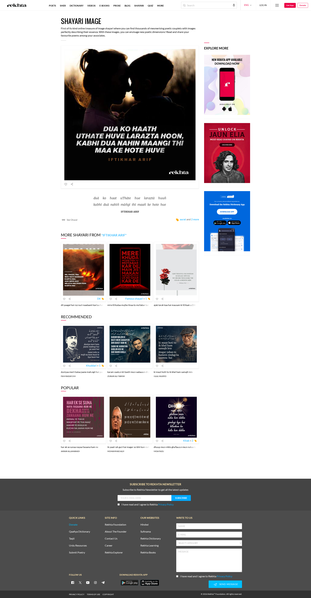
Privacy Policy (166, 504)
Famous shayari (134, 298)
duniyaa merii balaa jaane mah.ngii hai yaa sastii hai (86, 372)
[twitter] (80, 582)
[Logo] (17, 6)
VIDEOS (91, 5)
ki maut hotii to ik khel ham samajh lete (173, 372)
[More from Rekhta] (277, 5)
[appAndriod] (129, 583)
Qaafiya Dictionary (79, 531)
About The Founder (116, 531)
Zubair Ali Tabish (116, 376)
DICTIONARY (76, 5)
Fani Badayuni (68, 376)
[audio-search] (233, 5)
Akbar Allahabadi (70, 451)
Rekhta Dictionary (150, 538)
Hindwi (144, 524)
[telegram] (103, 582)
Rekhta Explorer (114, 552)
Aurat (183, 219)
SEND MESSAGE (228, 584)
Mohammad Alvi (115, 451)
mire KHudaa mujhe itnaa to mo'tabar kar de (129, 305)
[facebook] (72, 582)
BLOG (127, 5)
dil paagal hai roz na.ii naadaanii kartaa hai (82, 305)
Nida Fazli (159, 451)
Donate (302, 5)
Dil (98, 298)
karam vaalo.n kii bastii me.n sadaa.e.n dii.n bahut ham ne (135, 372)
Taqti (72, 538)
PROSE (117, 5)
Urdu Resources (78, 545)
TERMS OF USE (93, 594)
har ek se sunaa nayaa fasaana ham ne (79, 447)
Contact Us (111, 538)
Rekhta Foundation (115, 524)
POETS (52, 5)
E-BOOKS (104, 5)
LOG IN (263, 5)
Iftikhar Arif (130, 211)
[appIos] (149, 583)
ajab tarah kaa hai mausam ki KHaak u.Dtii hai (176, 305)
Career (108, 545)
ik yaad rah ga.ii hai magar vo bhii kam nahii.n (129, 447)
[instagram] (95, 582)
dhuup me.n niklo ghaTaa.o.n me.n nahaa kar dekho (179, 447)
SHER (63, 5)
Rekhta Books (148, 552)
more (160, 5)
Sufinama (145, 531)
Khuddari (91, 365)
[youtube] (87, 582)
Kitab (186, 440)
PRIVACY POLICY (76, 594)
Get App (290, 5)
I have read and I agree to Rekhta (147, 504)
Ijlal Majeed (160, 376)
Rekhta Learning (149, 545)
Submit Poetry (77, 552)
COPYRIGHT (108, 594)
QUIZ (150, 5)
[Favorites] (65, 184)
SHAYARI (139, 5)
